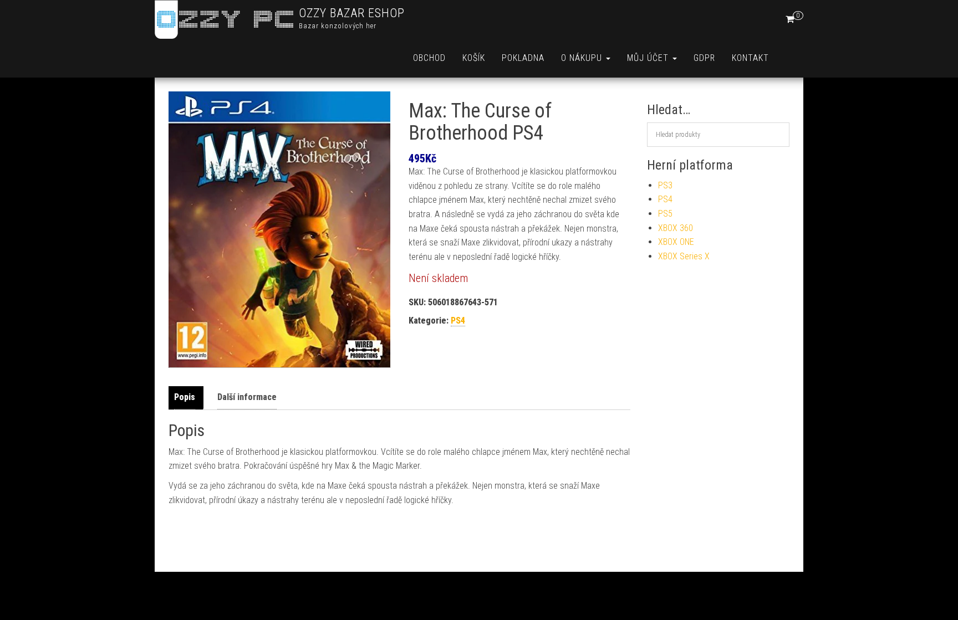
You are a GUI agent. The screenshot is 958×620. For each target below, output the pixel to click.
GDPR (704, 58)
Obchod (429, 58)
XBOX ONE (676, 242)
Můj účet (649, 58)
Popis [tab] (184, 397)
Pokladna (523, 58)
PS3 (665, 185)
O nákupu (583, 58)
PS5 (665, 213)
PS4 (458, 320)
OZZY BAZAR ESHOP (352, 13)
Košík (473, 58)
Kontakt (750, 58)
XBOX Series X (684, 256)
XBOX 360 (675, 228)
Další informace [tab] (247, 397)
